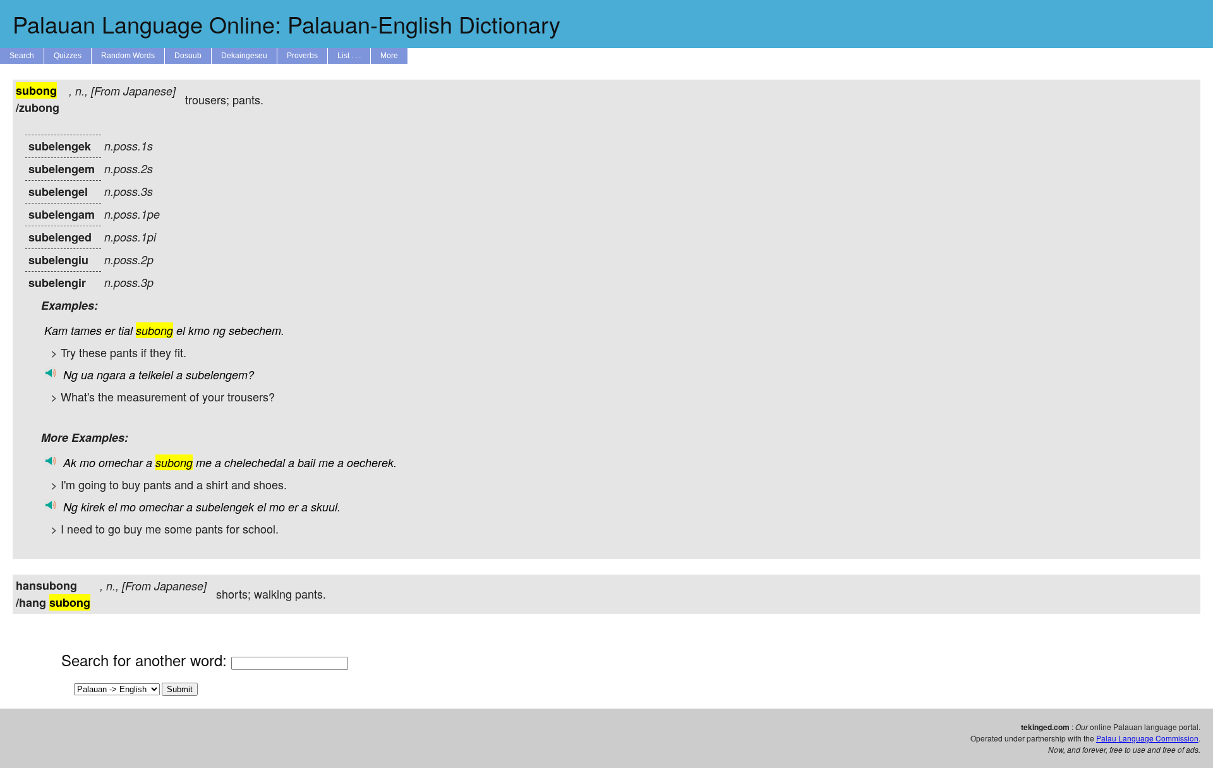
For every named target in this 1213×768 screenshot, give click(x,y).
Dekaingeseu (244, 55)
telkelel (155, 374)
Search (21, 55)
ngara (111, 374)
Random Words (128, 55)
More (389, 55)
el (180, 330)
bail (306, 462)
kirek (93, 507)
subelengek (225, 507)
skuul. (326, 507)
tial (125, 330)
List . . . (349, 55)
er (110, 330)
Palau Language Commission (1147, 738)
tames (86, 330)
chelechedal (254, 462)
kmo (199, 330)
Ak (69, 462)
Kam (56, 330)
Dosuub (188, 55)
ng (219, 330)
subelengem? (220, 374)
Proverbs (302, 55)
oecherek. (372, 462)
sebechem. (256, 330)
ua (87, 374)
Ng (70, 374)
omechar (121, 462)
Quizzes (67, 55)
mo (87, 462)
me (204, 462)
